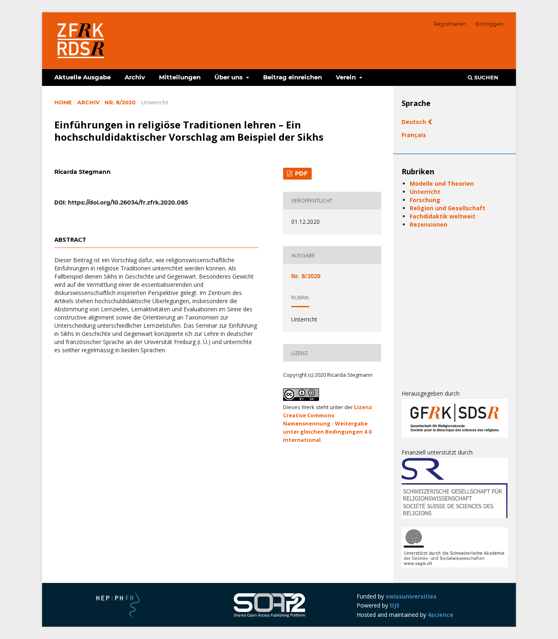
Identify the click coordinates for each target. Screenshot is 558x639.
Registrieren (449, 23)
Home (63, 102)
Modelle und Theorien (442, 183)
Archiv (135, 77)
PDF (300, 173)
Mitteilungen (180, 77)
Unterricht (425, 192)
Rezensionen (428, 224)
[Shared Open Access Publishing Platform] (269, 616)
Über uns (229, 77)
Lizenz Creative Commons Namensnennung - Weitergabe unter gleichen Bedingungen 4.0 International (327, 423)
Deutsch (415, 122)
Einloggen (489, 23)
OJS (395, 605)
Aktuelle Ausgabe (82, 77)
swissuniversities (411, 596)
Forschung (425, 200)
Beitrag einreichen (292, 77)
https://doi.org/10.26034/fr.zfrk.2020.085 (128, 202)
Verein (346, 77)
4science (440, 615)
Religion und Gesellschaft (447, 208)
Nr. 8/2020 (120, 102)
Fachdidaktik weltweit (442, 216)
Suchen (485, 77)
